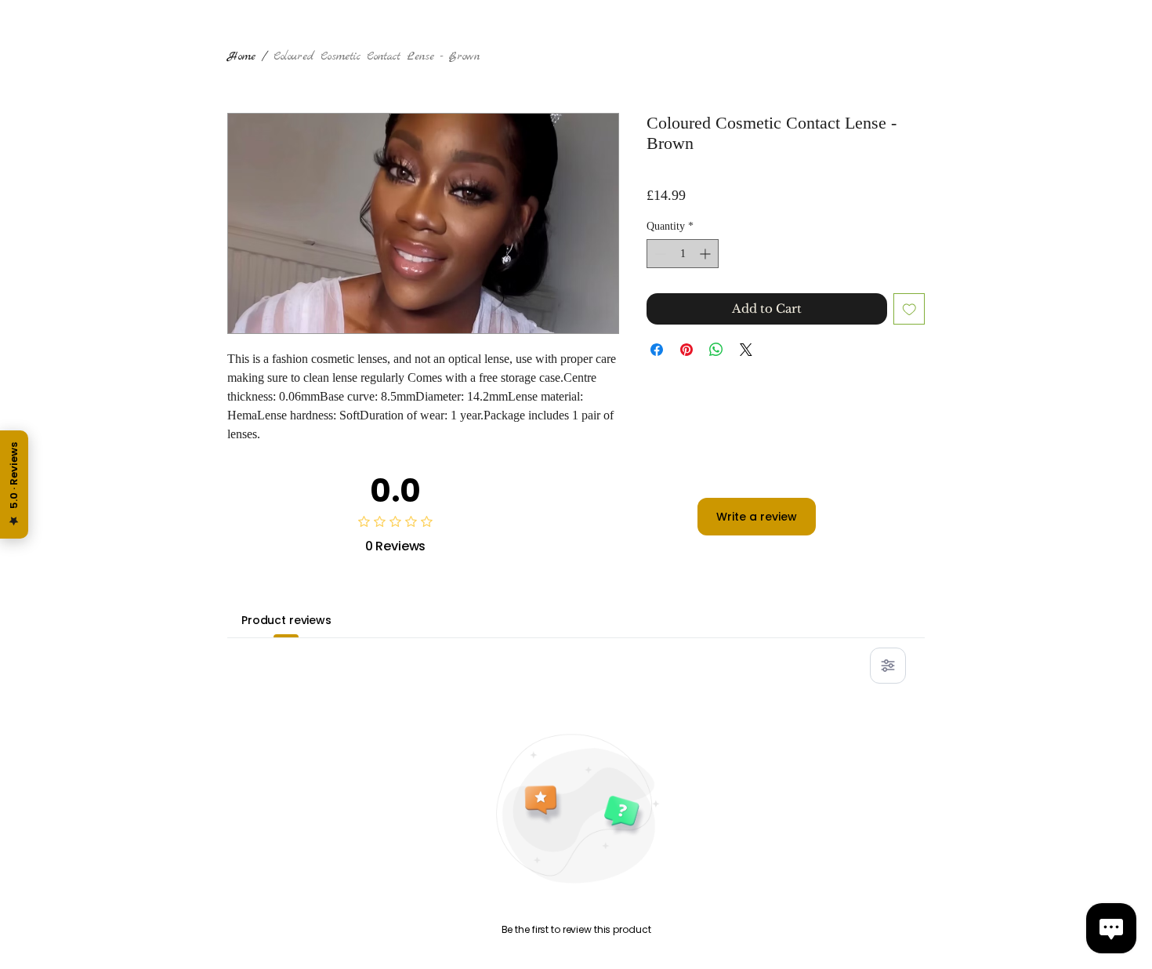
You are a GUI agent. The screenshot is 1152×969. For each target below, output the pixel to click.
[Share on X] (746, 349)
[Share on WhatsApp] (716, 349)
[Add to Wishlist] (909, 309)
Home (241, 56)
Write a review (756, 516)
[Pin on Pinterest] (686, 349)
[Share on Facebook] (656, 349)
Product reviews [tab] (286, 620)
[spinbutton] (682, 253)
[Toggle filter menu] (888, 666)
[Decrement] (658, 253)
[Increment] (706, 253)
